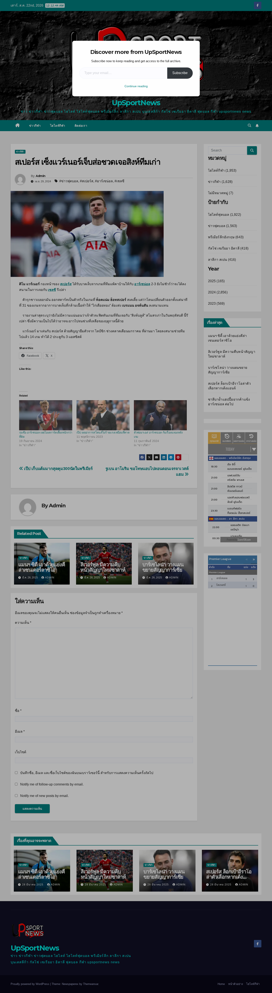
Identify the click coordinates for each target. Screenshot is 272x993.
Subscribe (180, 73)
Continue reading (136, 86)
